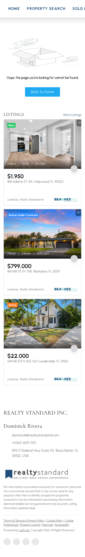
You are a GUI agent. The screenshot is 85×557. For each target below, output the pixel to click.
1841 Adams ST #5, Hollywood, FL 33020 (35, 182)
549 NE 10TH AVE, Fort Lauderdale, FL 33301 (37, 361)
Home (14, 8)
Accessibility (62, 524)
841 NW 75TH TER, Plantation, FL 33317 (33, 271)
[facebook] (7, 541)
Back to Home (42, 92)
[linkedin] (16, 541)
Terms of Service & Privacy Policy (24, 520)
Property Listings (30, 524)
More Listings (72, 115)
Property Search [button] (46, 8)
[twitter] (26, 541)
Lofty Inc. (24, 530)
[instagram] (35, 541)
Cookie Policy (54, 520)
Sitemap (47, 524)
